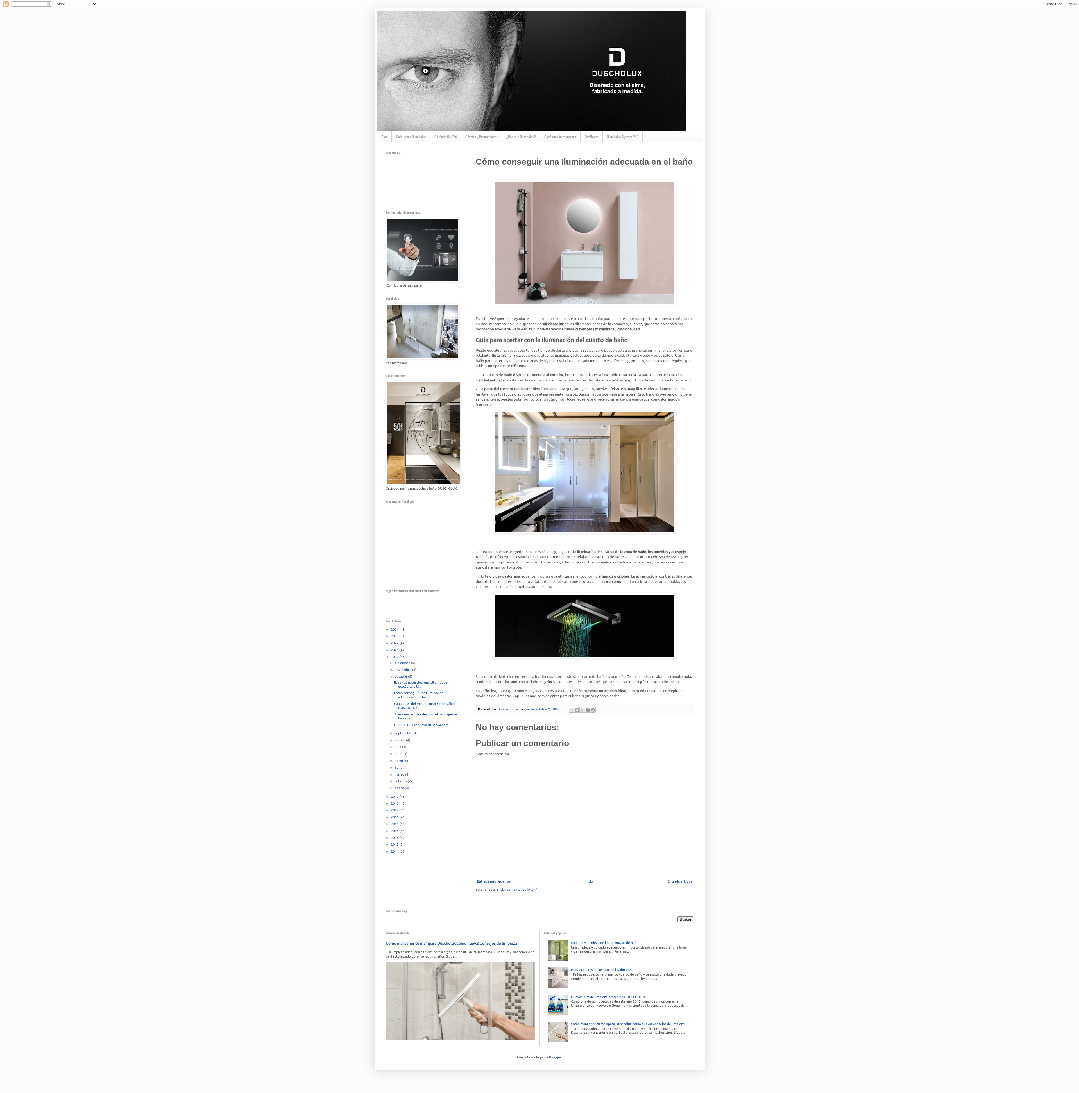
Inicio (589, 881)
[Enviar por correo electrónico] (571, 710)
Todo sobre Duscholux (411, 137)
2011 (395, 851)
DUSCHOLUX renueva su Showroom (421, 724)
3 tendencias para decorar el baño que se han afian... (425, 716)
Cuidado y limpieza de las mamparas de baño (604, 942)
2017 (395, 810)
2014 (395, 830)
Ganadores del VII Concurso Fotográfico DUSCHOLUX (424, 705)
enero (400, 787)
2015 (395, 823)
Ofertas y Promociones (481, 137)
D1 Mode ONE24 (445, 137)
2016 (395, 817)
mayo (399, 760)
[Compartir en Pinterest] (593, 710)
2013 (395, 837)
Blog (384, 137)
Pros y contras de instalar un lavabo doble (602, 969)
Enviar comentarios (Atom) (517, 889)
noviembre (403, 669)
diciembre (403, 662)
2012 (395, 844)
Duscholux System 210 (622, 137)
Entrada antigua (680, 881)
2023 (395, 636)
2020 (395, 656)
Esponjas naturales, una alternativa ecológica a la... (420, 684)
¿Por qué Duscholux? (521, 137)
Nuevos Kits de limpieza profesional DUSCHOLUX (608, 996)
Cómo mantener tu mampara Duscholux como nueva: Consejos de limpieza (451, 943)
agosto (400, 740)
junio (399, 753)
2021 (395, 649)
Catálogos (592, 137)
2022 (395, 642)
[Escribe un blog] (577, 710)
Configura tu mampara (560, 137)
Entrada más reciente (493, 881)
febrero (401, 781)
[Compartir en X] (582, 710)
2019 (395, 796)
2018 (395, 803)
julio (398, 746)
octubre (401, 676)
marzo (400, 774)
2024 (395, 629)
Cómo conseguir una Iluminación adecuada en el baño (418, 694)
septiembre (404, 733)
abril (398, 767)
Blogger (555, 1057)
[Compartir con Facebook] (587, 710)
